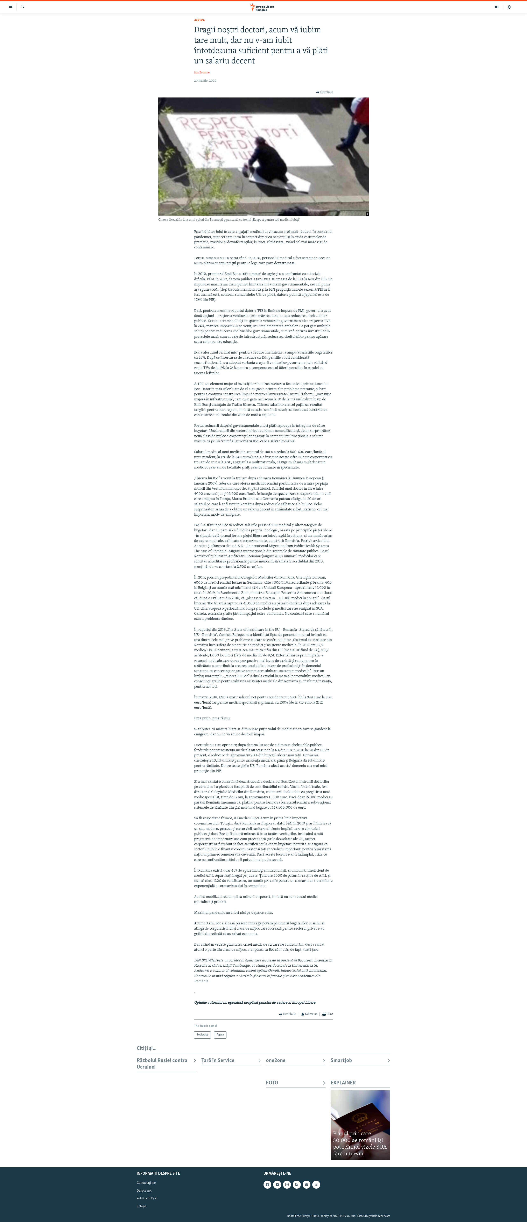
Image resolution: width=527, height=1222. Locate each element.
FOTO (272, 1083)
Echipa (141, 1206)
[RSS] (297, 1185)
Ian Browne (202, 72)
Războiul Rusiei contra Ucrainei (162, 1064)
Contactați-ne (146, 1183)
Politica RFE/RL (147, 1198)
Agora (199, 20)
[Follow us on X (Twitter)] (316, 1185)
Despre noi (144, 1191)
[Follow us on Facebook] (267, 1185)
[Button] (324, 92)
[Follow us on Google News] (306, 1185)
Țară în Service (217, 1060)
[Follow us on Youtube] (277, 1185)
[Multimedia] (497, 7)
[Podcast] (509, 7)
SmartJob (341, 1060)
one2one (276, 1060)
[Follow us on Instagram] (287, 1185)
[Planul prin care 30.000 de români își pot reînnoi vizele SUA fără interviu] (360, 1125)
